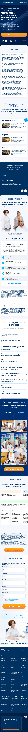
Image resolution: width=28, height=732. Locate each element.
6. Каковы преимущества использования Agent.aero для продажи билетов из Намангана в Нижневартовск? (12, 367)
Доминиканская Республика (15, 673)
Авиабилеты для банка (15, 691)
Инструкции (24, 704)
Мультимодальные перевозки (5, 701)
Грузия (22, 679)
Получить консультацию (14, 550)
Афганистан (24, 681)
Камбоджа (3, 663)
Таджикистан (14, 660)
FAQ (12, 708)
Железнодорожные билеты (15, 705)
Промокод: (5, 592)
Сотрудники (21, 412)
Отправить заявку (14, 35)
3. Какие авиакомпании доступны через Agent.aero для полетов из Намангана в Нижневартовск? (12, 347)
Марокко (13, 676)
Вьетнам (13, 679)
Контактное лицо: (7, 566)
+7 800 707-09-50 (23, 2)
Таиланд (3, 672)
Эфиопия (3, 667)
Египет (12, 667)
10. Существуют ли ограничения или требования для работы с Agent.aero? (12, 392)
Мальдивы (23, 687)
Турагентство (14, 696)
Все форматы (4, 693)
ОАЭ (12, 665)
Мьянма (13, 687)
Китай (12, 655)
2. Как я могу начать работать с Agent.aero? (10, 340)
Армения (3, 658)
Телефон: (4, 573)
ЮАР (2, 665)
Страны (13, 693)
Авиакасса (23, 693)
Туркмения (23, 660)
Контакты (13, 710)
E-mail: (4, 579)
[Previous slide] (22, 190)
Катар (12, 670)
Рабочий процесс (7, 412)
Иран (22, 665)
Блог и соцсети (4, 698)
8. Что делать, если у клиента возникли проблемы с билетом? (12, 380)
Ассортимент (24, 698)
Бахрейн (23, 670)
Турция (12, 684)
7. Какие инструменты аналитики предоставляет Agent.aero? (10, 374)
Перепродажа (14, 698)
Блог (2, 708)
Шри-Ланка (3, 684)
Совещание (7, 416)
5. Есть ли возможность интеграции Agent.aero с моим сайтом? (11, 360)
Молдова (3, 660)
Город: (4, 586)
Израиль (23, 676)
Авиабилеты (24, 690)
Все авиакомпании (5, 696)
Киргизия (23, 658)
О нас (2, 710)
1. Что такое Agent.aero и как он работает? (10, 334)
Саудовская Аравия (24, 685)
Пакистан (3, 690)
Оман (2, 679)
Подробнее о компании (14, 469)
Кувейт (2, 681)
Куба (22, 672)
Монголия (13, 681)
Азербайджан (24, 655)
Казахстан (3, 670)
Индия (2, 655)
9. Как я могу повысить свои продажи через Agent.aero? (12, 386)
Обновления (4, 704)
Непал (2, 687)
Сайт (22, 696)
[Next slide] (25, 190)
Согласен (12, 600)
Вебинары (13, 701)
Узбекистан (13, 663)
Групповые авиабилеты (24, 701)
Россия (23, 663)
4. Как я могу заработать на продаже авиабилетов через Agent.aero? (12, 354)
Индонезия (23, 667)
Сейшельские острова (4, 676)
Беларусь (13, 658)
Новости (23, 708)
